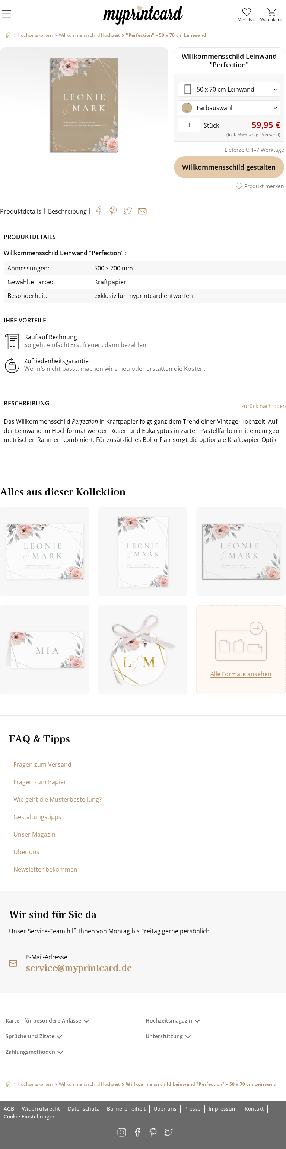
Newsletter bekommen (45, 869)
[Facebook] (98, 210)
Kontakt (254, 1108)
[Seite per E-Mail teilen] (142, 211)
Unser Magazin (34, 834)
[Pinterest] (113, 210)
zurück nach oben (263, 406)
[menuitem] (246, 14)
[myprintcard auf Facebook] (138, 1133)
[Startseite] (8, 35)
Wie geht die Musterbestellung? (57, 799)
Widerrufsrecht (41, 1108)
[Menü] (11, 18)
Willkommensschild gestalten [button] (229, 167)
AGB (9, 1108)
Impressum (223, 1108)
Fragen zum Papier (39, 782)
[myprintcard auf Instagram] (122, 1133)
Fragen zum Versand (42, 764)
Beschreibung (67, 211)
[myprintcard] (143, 22)
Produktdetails (20, 211)
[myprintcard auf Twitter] (169, 1133)
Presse (192, 1108)
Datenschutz (83, 1108)
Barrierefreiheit (126, 1108)
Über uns (26, 852)
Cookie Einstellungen (30, 1116)
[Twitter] (127, 210)
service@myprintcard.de (79, 967)
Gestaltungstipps (37, 817)
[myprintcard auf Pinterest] (154, 1133)
